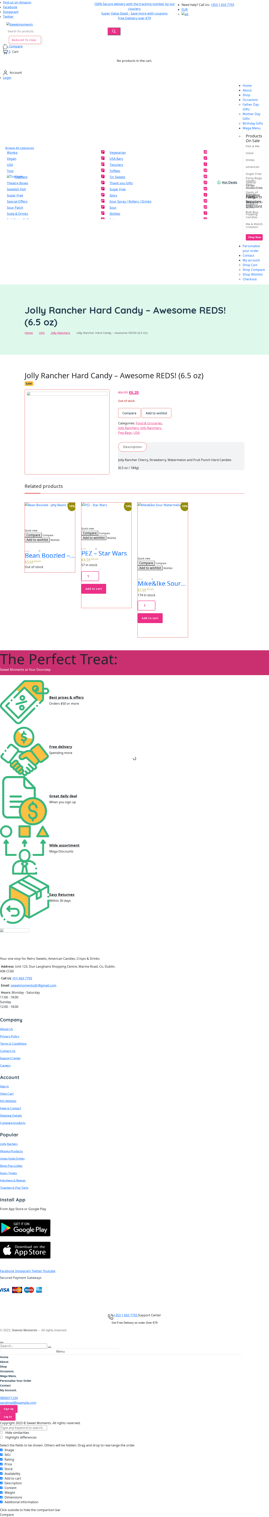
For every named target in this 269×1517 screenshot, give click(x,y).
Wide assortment (64, 845)
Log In (8, 1416)
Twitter (8, 16)
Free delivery (60, 747)
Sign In (4, 1086)
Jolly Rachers (9, 1144)
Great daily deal (63, 796)
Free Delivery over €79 (134, 18)
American (252, 166)
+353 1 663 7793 (126, 1315)
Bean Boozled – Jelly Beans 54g (47, 555)
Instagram (11, 12)
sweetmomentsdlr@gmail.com (33, 985)
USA (42, 333)
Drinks (250, 159)
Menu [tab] (60, 1351)
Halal (249, 153)
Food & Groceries (149, 423)
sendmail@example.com (18, 1403)
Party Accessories (254, 186)
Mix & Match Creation (254, 225)
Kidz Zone (253, 194)
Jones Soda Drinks (12, 1158)
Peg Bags (125, 432)
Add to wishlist (156, 413)
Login (7, 77)
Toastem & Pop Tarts (14, 1187)
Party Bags (254, 178)
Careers (5, 1065)
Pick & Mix (252, 146)
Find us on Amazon (17, 2)
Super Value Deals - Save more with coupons (134, 13)
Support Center (10, 1058)
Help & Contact (10, 1108)
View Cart (7, 1093)
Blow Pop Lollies (11, 1166)
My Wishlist (8, 1101)
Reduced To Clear (24, 40)
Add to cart (93, 589)
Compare (129, 413)
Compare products (12, 1123)
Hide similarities (17, 1432)
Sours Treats (8, 1173)
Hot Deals (229, 182)
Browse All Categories (19, 148)
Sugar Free (254, 173)
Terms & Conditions (13, 1043)
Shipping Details (11, 1115)
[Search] (114, 31)
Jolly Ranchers (60, 333)
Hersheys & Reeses (13, 1180)
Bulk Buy (252, 212)
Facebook (10, 7)
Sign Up (9, 1409)
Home (29, 333)
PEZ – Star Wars (104, 553)
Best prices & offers (66, 697)
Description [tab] (132, 447)
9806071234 (9, 1398)
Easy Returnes (61, 895)
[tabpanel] (121, 1373)
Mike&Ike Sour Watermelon (159, 583)
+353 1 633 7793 (222, 5)
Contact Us (7, 1051)
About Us (6, 1029)
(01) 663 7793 (22, 978)
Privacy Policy (9, 1036)
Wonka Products (11, 1151)
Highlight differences (21, 1437)
